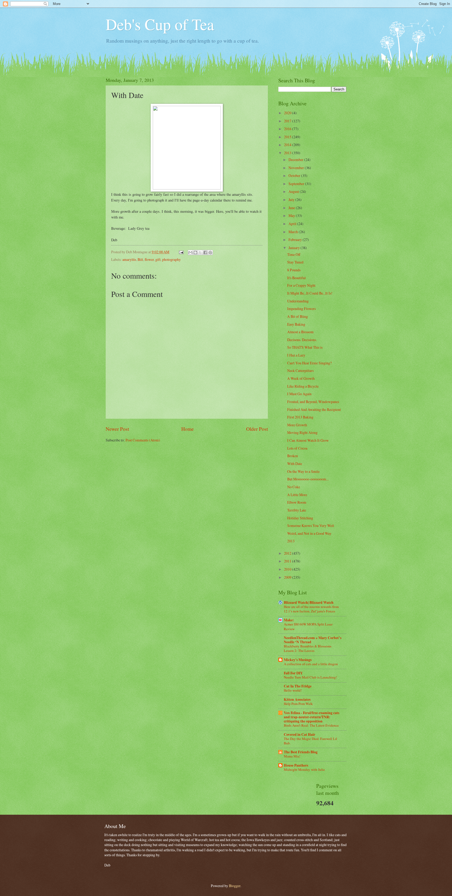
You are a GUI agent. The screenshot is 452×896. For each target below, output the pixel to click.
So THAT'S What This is (305, 347)
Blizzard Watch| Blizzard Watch (309, 602)
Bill (140, 259)
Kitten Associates (297, 699)
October (295, 175)
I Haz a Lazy (296, 355)
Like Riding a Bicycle (303, 386)
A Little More (297, 494)
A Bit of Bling (297, 316)
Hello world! (293, 690)
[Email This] (190, 252)
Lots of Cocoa (297, 448)
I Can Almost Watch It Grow (308, 440)
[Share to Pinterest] (210, 252)
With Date (294, 463)
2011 (288, 561)
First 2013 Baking (300, 417)
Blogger (234, 885)
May (292, 215)
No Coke (293, 486)
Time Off (293, 254)
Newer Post (117, 429)
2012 (288, 553)
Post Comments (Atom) (143, 440)
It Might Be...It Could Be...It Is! (309, 293)
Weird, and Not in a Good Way (309, 533)
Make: (289, 620)
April (293, 223)
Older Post (257, 429)
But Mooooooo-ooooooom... (308, 478)
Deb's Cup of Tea (160, 24)
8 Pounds (294, 269)
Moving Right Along (302, 432)
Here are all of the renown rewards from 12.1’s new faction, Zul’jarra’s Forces (311, 608)
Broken (292, 455)
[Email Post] (181, 251)
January (295, 247)
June (292, 207)
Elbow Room (296, 502)
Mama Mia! (292, 756)
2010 (288, 569)
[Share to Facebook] (205, 252)
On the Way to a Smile (303, 471)
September (297, 183)
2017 (288, 120)
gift (158, 259)
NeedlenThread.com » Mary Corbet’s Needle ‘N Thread (312, 640)
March (294, 231)
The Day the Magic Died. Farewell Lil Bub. (310, 740)
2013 (288, 152)
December (296, 159)
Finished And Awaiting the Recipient (314, 409)
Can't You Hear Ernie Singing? (309, 362)
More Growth (297, 424)
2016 (288, 128)
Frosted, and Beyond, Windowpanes (313, 401)
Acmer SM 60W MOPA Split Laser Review (308, 626)
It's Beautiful (296, 277)
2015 (288, 136)
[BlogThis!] (195, 252)
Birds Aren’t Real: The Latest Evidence (311, 725)
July (292, 199)
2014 (288, 144)
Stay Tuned (295, 262)
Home (187, 429)
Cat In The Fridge (298, 686)
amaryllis (129, 259)
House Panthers (296, 765)
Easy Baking (296, 324)
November (297, 167)
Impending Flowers (301, 308)
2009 (288, 577)
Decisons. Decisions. (302, 339)
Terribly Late (296, 510)
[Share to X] (200, 252)
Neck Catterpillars (300, 370)
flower (149, 259)
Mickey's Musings (298, 659)
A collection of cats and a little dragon (311, 664)
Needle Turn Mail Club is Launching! (310, 677)
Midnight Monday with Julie (304, 769)
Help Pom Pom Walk (298, 703)
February (296, 239)
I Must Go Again (299, 393)
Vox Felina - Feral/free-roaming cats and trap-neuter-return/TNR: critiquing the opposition (311, 717)
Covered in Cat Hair (299, 734)
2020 (288, 112)
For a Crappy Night (301, 285)
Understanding (298, 300)
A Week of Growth (301, 378)
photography (171, 259)
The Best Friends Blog (301, 752)
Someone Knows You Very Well (310, 525)
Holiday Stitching (300, 517)
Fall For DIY (293, 673)
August (294, 191)
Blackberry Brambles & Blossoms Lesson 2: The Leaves (307, 648)
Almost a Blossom (300, 331)
